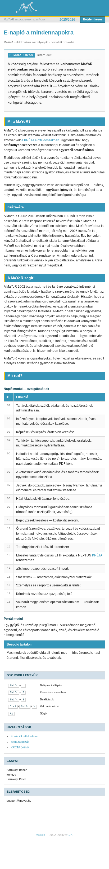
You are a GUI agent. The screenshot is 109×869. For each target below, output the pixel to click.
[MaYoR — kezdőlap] (26, 7)
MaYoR (40, 834)
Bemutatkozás (20, 741)
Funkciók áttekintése (24, 736)
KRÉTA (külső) (20, 747)
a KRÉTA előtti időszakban (40, 140)
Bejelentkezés (92, 19)
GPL (70, 834)
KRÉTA (97, 555)
